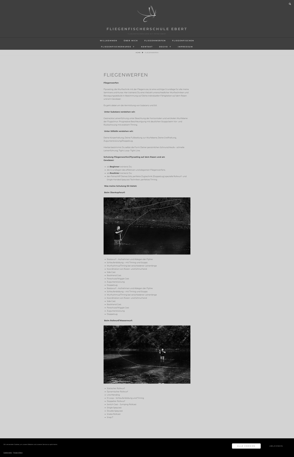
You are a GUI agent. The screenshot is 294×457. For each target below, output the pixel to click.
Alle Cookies (246, 446)
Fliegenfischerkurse (116, 47)
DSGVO (163, 47)
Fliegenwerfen (155, 41)
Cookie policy (7, 452)
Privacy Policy (18, 452)
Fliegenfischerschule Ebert (147, 29)
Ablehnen (276, 446)
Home (138, 52)
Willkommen (108, 41)
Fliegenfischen (183, 41)
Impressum (185, 47)
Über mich (131, 41)
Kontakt (147, 47)
